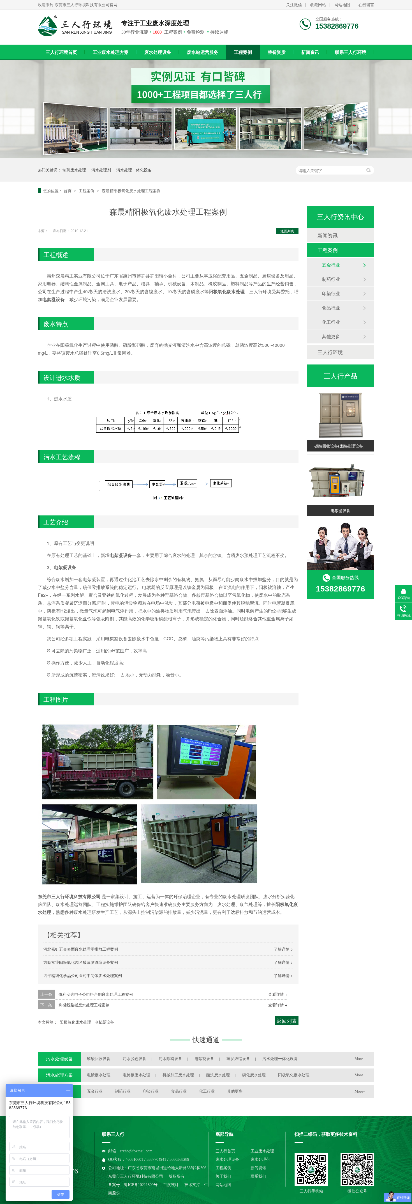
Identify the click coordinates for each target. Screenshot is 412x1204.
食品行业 (331, 307)
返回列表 (287, 230)
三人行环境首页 (61, 52)
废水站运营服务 (202, 52)
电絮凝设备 (104, 1022)
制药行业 (331, 279)
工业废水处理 (262, 1151)
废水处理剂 (260, 1159)
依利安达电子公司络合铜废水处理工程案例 (96, 994)
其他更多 (331, 336)
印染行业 (331, 293)
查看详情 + (277, 994)
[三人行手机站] (311, 1169)
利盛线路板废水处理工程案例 (84, 1005)
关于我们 (223, 1176)
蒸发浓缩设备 (238, 1059)
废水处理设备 (157, 52)
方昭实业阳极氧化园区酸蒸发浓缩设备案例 (80, 962)
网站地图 (342, 5)
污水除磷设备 (170, 1059)
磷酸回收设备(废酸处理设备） (340, 446)
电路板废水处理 (136, 1075)
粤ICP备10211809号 (141, 1185)
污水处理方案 (59, 1075)
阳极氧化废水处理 (75, 1022)
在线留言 (366, 5)
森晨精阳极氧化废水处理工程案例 (131, 190)
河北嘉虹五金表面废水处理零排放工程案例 (80, 949)
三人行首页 (225, 1151)
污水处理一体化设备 (134, 170)
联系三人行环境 (350, 52)
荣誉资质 (277, 52)
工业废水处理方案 (111, 52)
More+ (360, 1059)
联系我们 (258, 1176)
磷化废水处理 (254, 1075)
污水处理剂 (101, 170)
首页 (68, 190)
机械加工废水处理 (178, 1075)
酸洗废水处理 (218, 1075)
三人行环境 (330, 352)
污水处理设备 (59, 1058)
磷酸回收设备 (98, 1059)
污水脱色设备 (134, 1059)
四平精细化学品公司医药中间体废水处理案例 (82, 975)
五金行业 (331, 265)
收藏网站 (318, 5)
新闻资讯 (310, 52)
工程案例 (243, 52)
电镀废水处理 (98, 1075)
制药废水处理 (74, 170)
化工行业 (331, 322)
